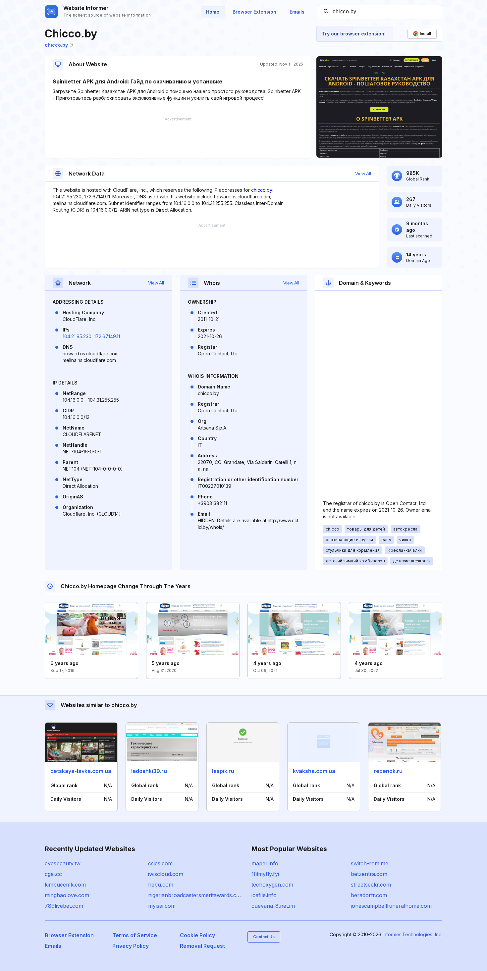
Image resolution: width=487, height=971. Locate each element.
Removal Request (202, 946)
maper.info (264, 863)
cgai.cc (53, 874)
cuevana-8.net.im (273, 905)
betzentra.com (369, 874)
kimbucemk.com (65, 884)
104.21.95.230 (77, 336)
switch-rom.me (369, 863)
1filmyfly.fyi (265, 874)
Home (212, 12)
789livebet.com (64, 905)
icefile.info (264, 895)
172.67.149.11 (107, 336)
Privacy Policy (130, 946)
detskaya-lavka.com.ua (80, 771)
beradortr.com (369, 895)
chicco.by (56, 45)
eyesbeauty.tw (63, 863)
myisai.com (162, 905)
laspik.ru (223, 771)
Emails (297, 12)
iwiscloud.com (165, 874)
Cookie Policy (197, 935)
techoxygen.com (272, 884)
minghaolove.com (67, 895)
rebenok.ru (388, 771)
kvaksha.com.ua (314, 771)
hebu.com (160, 884)
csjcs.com (160, 863)
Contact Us (264, 936)
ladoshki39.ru (149, 771)
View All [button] (363, 173)
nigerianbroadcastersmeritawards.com (196, 895)
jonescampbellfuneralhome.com (391, 905)
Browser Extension (254, 12)
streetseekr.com (371, 884)
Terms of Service (134, 935)
